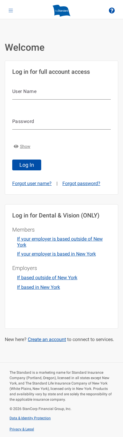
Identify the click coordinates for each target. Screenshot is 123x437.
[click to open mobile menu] (10, 10)
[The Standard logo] (61, 10)
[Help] (111, 10)
